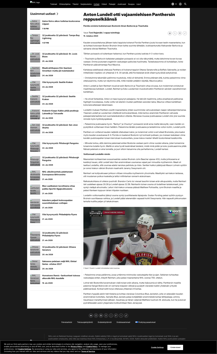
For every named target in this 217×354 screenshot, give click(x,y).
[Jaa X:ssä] (175, 33)
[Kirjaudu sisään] (180, 4)
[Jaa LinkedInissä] (180, 33)
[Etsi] (185, 4)
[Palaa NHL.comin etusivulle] (39, 4)
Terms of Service (88, 351)
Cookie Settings (24, 349)
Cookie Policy (91, 346)
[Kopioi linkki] (185, 33)
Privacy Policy (76, 346)
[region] (108, 347)
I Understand (175, 347)
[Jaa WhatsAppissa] (170, 33)
